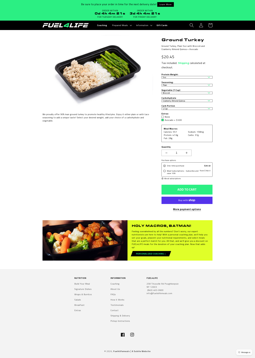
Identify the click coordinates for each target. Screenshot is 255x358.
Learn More (165, 4)
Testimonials (117, 305)
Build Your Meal (82, 284)
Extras (77, 310)
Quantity (166, 146)
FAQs (113, 294)
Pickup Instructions (120, 321)
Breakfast (79, 305)
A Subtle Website (141, 351)
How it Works (117, 300)
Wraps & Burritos (83, 294)
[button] (122, 25)
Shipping (183, 63)
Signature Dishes (83, 289)
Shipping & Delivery (120, 316)
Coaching (115, 284)
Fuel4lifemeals (121, 351)
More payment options (187, 209)
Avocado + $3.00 (173, 120)
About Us (115, 289)
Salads (77, 300)
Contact (114, 310)
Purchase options (169, 160)
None (167, 116)
